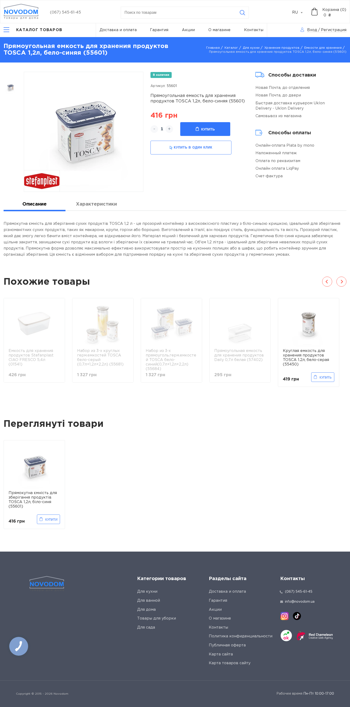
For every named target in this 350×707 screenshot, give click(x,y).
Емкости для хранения (323, 48)
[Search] (242, 12)
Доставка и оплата (118, 30)
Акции (188, 30)
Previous (327, 282)
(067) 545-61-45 (65, 12)
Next (341, 282)
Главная (213, 48)
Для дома (146, 609)
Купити (51, 519)
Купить (208, 129)
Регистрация (333, 30)
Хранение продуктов (282, 48)
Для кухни (251, 48)
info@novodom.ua (300, 601)
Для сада (146, 627)
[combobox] (300, 12)
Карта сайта (221, 654)
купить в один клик (193, 147)
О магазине (219, 30)
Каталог (231, 48)
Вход (312, 30)
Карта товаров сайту (229, 663)
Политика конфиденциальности (240, 636)
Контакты (253, 30)
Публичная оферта (227, 645)
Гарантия (159, 30)
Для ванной (148, 600)
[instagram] (284, 616)
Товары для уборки (156, 618)
